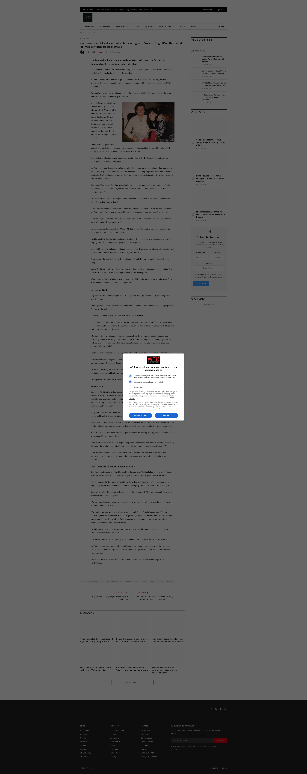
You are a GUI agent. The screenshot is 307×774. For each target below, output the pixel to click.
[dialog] (153, 387)
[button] (153, 387)
